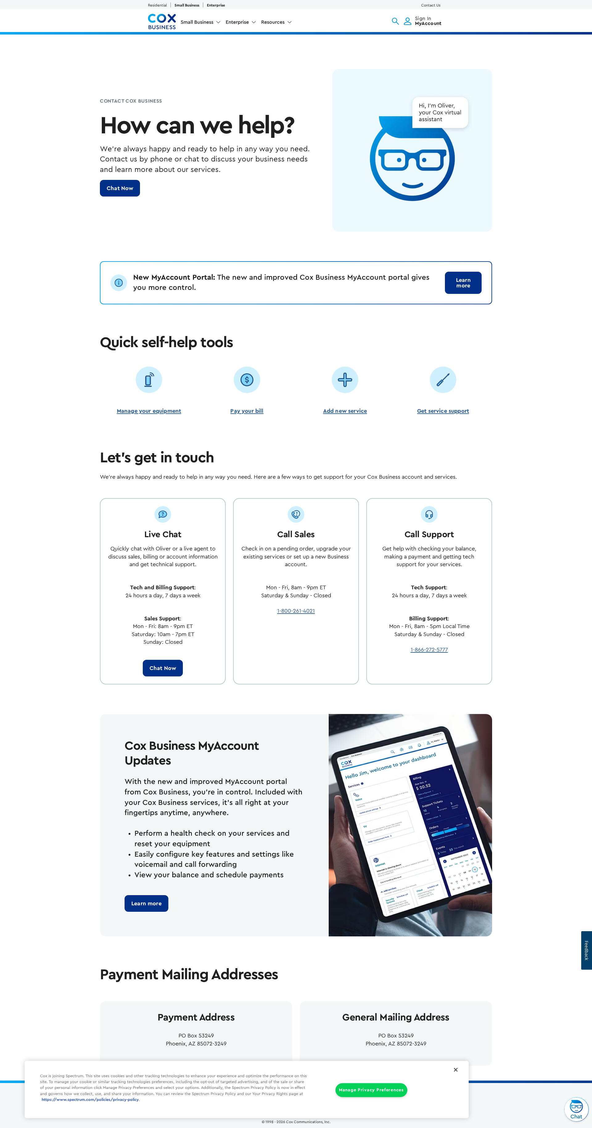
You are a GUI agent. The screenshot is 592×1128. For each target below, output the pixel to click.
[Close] (455, 1070)
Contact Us (430, 5)
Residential (157, 5)
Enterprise (216, 5)
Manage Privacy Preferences (371, 1090)
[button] (395, 21)
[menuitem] (200, 23)
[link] (463, 283)
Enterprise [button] (237, 22)
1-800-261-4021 (296, 611)
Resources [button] (273, 22)
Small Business (187, 5)
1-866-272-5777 (429, 649)
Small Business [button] (197, 22)
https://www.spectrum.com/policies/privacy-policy (90, 1100)
